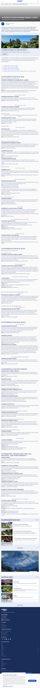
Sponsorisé (3, 34)
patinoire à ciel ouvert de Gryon (8, 182)
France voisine (3, 655)
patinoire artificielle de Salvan (17, 310)
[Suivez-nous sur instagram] (4, 639)
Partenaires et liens (4, 663)
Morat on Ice (13, 380)
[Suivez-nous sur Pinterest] (10, 639)
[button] (14, 686)
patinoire (16, 119)
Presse (2, 662)
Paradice (17, 458)
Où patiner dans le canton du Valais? (10, 67)
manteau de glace (5, 161)
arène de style (4, 145)
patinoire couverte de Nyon (13, 153)
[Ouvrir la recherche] (2, 1)
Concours (2, 624)
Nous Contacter (3, 625)
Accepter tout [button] (32, 680)
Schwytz (2, 654)
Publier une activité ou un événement (4, 633)
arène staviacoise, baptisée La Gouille (29, 390)
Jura (2, 650)
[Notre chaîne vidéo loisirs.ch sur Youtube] (6, 639)
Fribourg (2, 647)
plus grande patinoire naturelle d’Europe (27, 222)
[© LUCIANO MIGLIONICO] (20, 561)
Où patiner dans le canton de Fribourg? (11, 69)
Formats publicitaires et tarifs (6, 631)
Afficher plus (20, 547)
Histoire (2, 661)
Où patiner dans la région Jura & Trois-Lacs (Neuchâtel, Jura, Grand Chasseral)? (19, 71)
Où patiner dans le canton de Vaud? (10, 65)
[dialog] (20, 681)
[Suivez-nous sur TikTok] (8, 639)
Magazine (2, 665)
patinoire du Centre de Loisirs (12, 490)
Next (36, 573)
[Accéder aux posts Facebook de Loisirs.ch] (2, 639)
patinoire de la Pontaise (6, 109)
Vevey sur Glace (8, 131)
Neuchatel (2, 649)
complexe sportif (6, 81)
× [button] (38, 674)
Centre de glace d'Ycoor (7, 267)
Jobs (2, 666)
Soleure (2, 653)
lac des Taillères (24, 501)
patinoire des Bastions (7, 327)
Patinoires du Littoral (7, 466)
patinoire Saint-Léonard (8, 372)
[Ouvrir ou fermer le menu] (38, 1)
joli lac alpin (21, 279)
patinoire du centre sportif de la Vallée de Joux (17, 209)
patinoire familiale (31, 97)
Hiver (10, 4)
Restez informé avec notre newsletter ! (7, 670)
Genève (2, 646)
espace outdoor (22, 189)
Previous (31, 573)
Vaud (2, 643)
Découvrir (5, 54)
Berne (2, 651)
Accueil (2, 4)
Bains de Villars (13, 121)
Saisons (6, 4)
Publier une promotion (4, 634)
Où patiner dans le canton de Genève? (11, 68)
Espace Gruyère (4, 405)
